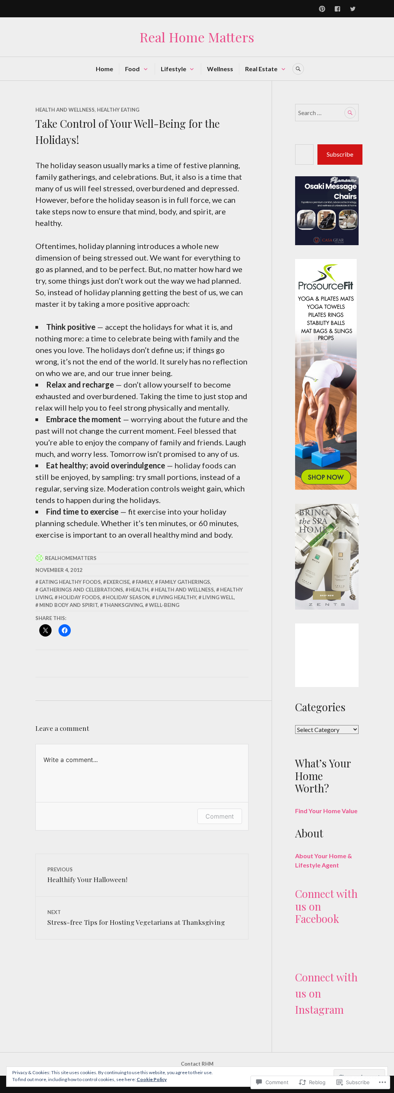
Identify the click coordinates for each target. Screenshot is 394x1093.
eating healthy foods (70, 582)
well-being (164, 605)
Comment (219, 816)
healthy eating (118, 110)
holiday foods (79, 597)
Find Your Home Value (326, 810)
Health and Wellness (65, 110)
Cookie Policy (152, 1079)
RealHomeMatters (71, 558)
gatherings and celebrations (81, 590)
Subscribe (340, 154)
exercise (118, 582)
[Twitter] (353, 9)
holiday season (128, 597)
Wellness (220, 68)
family (144, 582)
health (139, 590)
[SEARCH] (298, 69)
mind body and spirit (68, 605)
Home (104, 68)
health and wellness (184, 590)
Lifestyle (173, 68)
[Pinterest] (322, 9)
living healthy (176, 597)
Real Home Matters (197, 37)
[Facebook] (337, 9)
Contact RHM (197, 1064)
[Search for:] (327, 112)
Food (132, 68)
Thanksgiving (123, 605)
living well (218, 597)
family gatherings (184, 582)
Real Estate (261, 68)
